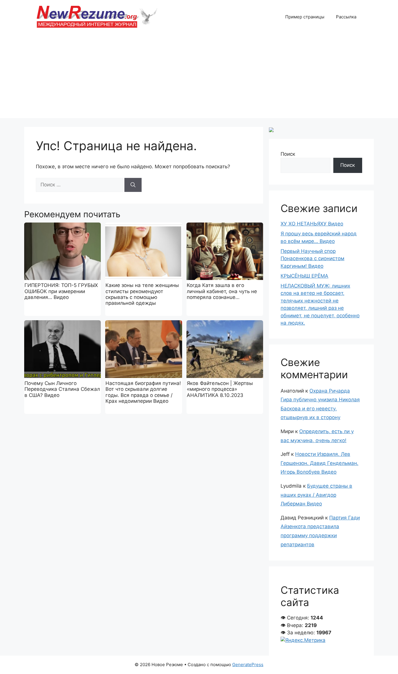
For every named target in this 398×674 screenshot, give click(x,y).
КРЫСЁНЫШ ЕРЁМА (304, 276)
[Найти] (133, 185)
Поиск (288, 154)
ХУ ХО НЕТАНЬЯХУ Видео (312, 224)
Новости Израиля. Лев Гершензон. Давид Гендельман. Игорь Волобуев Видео (319, 463)
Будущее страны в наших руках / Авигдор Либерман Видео (316, 495)
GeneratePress (247, 664)
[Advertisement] (199, 77)
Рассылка (346, 17)
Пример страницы (304, 17)
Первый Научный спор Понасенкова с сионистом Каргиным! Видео (312, 258)
